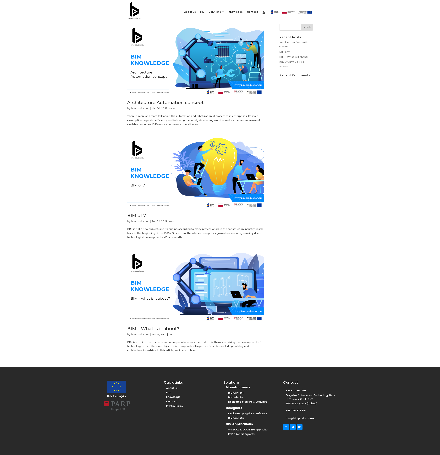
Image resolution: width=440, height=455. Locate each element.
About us (172, 388)
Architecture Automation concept (165, 102)
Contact (252, 12)
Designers (234, 408)
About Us (190, 12)
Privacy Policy (174, 406)
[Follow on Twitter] (293, 427)
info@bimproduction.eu (300, 418)
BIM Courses (236, 418)
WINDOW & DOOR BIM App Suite (247, 429)
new (172, 108)
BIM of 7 (136, 215)
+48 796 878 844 (296, 410)
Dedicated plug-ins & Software (247, 401)
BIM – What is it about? (153, 328)
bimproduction (140, 108)
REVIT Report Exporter (241, 434)
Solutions (215, 12)
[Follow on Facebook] (286, 427)
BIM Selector (236, 397)
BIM (202, 12)
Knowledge (236, 12)
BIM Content (236, 393)
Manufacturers (238, 387)
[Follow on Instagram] (299, 427)
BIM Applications (239, 424)
